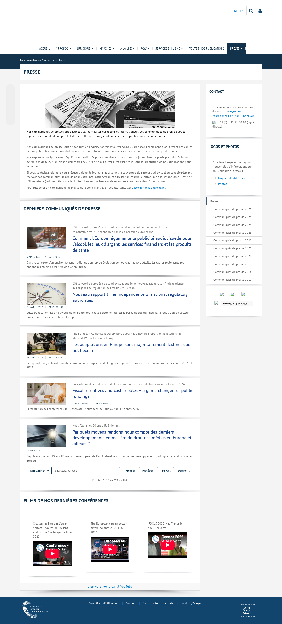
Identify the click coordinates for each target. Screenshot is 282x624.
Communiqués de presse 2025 (232, 217)
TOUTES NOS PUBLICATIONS (206, 48)
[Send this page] (10, 121)
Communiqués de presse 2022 (232, 240)
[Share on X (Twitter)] (10, 97)
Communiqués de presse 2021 (232, 248)
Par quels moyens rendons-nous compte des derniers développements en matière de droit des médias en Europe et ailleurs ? (131, 438)
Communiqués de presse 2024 (232, 225)
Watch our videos (235, 304)
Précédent (148, 470)
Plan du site (150, 603)
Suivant (166, 470)
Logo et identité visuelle (233, 178)
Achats (169, 603)
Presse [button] (235, 48)
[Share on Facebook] (10, 105)
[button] (39, 470)
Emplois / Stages (190, 603)
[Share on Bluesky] (10, 89)
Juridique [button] (84, 48)
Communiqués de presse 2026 (232, 209)
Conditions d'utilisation (103, 603)
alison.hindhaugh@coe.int (149, 187)
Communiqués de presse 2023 (232, 232)
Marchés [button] (105, 48)
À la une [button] (126, 48)
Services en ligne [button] (167, 48)
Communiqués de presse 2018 (232, 272)
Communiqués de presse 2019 (232, 264)
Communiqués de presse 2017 (232, 279)
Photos (222, 184)
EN (241, 11)
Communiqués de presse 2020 (232, 256)
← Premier (128, 470)
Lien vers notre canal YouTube (110, 587)
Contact (130, 603)
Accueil (44, 48)
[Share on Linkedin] (10, 113)
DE (236, 11)
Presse (214, 201)
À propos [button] (62, 48)
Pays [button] (144, 48)
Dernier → (184, 470)
